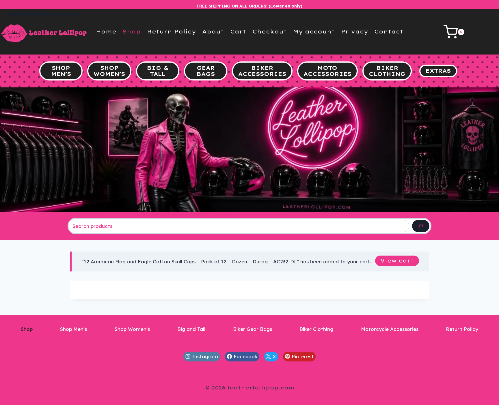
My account (314, 31)
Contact (388, 31)
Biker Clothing (316, 329)
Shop (131, 31)
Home (106, 31)
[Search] (420, 226)
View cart (397, 260)
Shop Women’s (132, 329)
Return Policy (171, 31)
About (213, 31)
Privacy (354, 31)
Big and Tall (191, 329)
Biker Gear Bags (252, 329)
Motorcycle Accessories (389, 329)
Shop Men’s (73, 329)
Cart (238, 31)
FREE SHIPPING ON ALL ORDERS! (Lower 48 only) (249, 6)
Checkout (269, 31)
